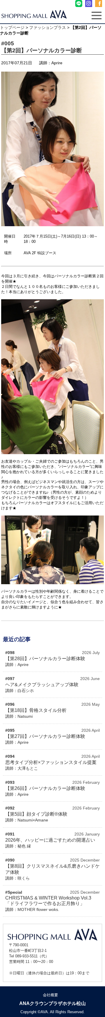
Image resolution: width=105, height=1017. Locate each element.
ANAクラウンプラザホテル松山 (52, 1003)
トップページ (12, 27)
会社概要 (50, 995)
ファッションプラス (47, 27)
